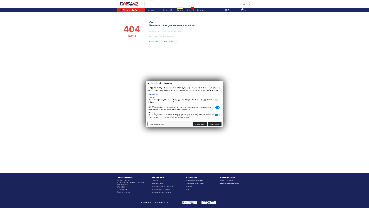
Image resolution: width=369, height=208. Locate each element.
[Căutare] (244, 4)
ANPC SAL (189, 186)
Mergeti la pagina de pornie (158, 41)
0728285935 (121, 187)
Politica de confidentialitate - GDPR (163, 186)
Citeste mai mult (153, 94)
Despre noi (155, 181)
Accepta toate (214, 124)
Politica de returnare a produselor (162, 192)
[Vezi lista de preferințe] (249, 4)
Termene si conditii (157, 183)
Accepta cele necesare (157, 124)
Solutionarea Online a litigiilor (195, 183)
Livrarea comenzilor (226, 181)
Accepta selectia (200, 124)
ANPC (188, 189)
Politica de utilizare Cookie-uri (161, 189)
